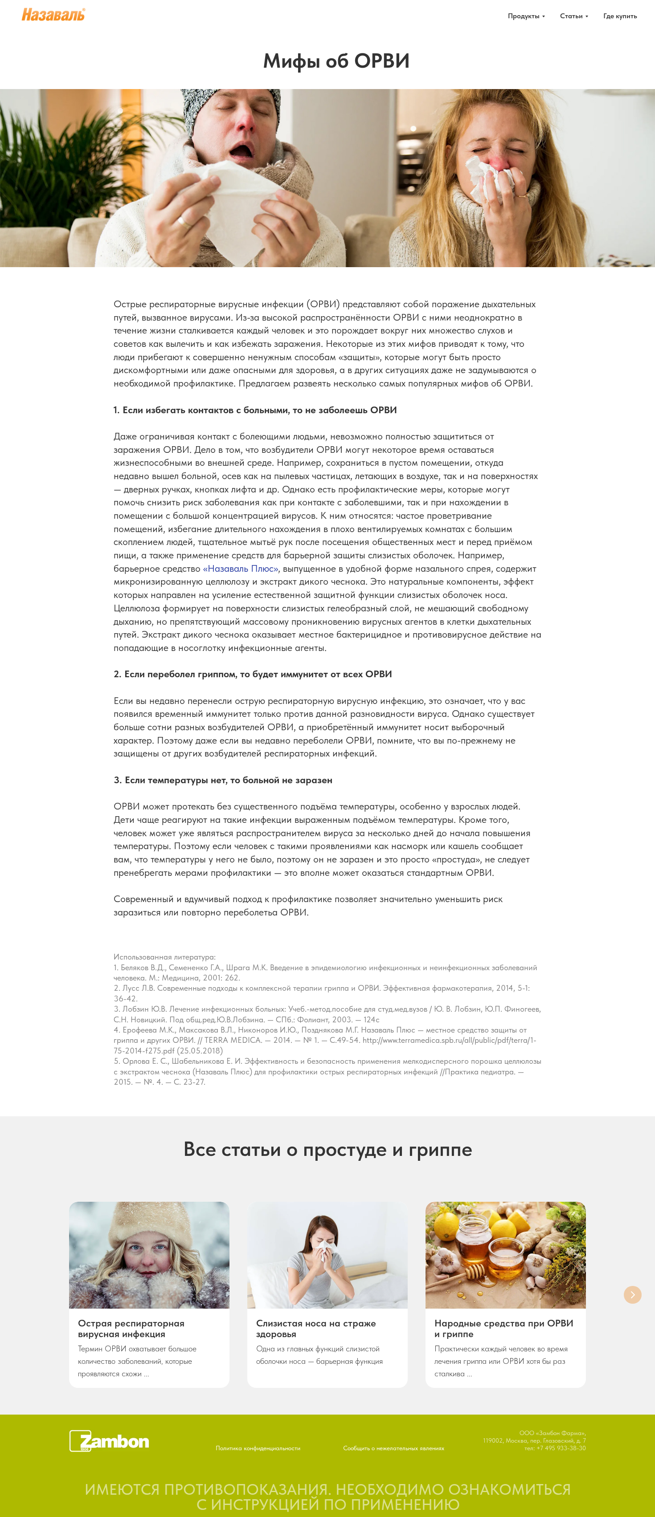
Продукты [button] (524, 16)
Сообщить (356, 1448)
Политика (229, 1448)
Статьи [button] (571, 16)
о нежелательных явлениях (408, 1448)
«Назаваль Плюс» (240, 568)
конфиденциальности (272, 1448)
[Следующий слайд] (633, 1295)
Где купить (620, 16)
